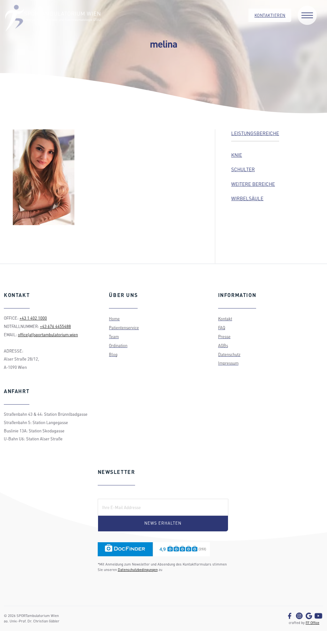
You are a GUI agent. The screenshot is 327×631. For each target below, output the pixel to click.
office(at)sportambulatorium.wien (48, 334)
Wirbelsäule (247, 198)
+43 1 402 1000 (33, 318)
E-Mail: (108, 494)
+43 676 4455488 (55, 326)
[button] (307, 15)
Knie (236, 155)
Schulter (243, 169)
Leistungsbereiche (255, 133)
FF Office (312, 622)
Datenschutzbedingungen (138, 569)
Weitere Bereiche (253, 184)
